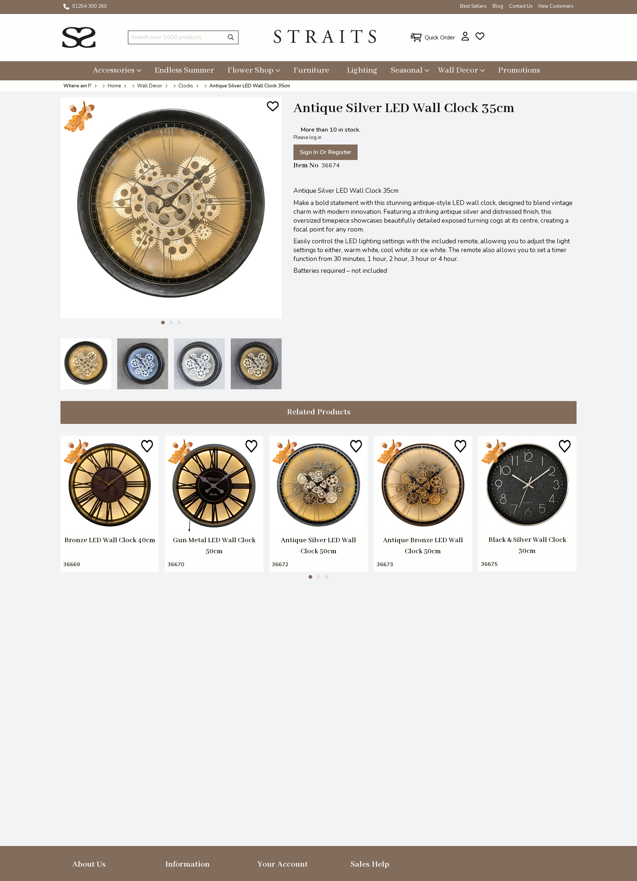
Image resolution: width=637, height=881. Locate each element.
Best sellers (473, 6)
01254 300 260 (89, 6)
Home (114, 86)
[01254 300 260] (66, 7)
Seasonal (406, 70)
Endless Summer (184, 70)
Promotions (519, 70)
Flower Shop (250, 70)
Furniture (311, 70)
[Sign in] (465, 36)
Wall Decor (458, 70)
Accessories (114, 70)
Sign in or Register (325, 152)
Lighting (362, 70)
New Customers (556, 6)
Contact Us (521, 6)
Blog (497, 6)
